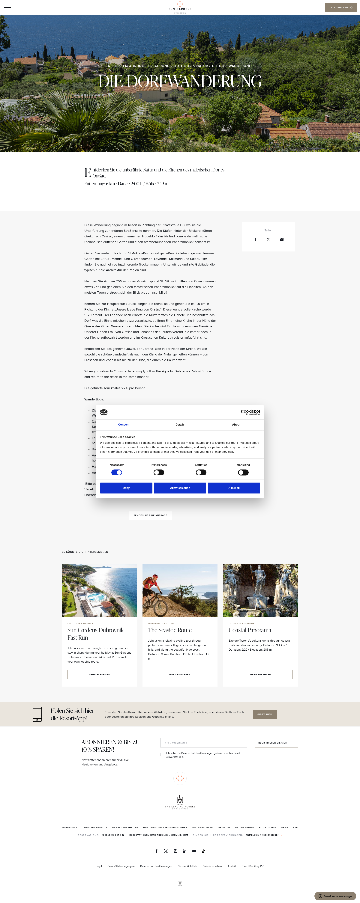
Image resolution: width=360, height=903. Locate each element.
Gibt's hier (264, 714)
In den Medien (244, 827)
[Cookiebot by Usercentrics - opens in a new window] (243, 412)
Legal (99, 866)
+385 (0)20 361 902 (113, 834)
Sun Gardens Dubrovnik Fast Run (96, 634)
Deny (126, 488)
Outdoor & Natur (191, 66)
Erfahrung (159, 66)
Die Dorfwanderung (232, 66)
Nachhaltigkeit (203, 827)
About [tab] (236, 424)
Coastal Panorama (250, 630)
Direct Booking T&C (253, 866)
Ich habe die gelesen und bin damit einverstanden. (203, 755)
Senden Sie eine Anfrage (150, 515)
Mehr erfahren (99, 674)
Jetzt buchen (339, 7)
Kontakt (231, 866)
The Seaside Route (170, 630)
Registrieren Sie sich (273, 742)
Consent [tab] (123, 424)
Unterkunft (70, 827)
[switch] (159, 472)
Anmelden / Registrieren (263, 834)
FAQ (295, 827)
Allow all (234, 488)
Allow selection (180, 488)
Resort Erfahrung (126, 66)
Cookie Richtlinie (187, 866)
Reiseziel (224, 827)
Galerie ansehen (212, 866)
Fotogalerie (267, 827)
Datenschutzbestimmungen (197, 753)
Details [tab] (180, 424)
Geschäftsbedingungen (121, 866)
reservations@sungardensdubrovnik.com (158, 834)
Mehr (284, 827)
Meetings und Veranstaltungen (165, 827)
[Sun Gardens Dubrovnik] (180, 7)
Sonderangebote (95, 827)
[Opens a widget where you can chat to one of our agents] (335, 896)
